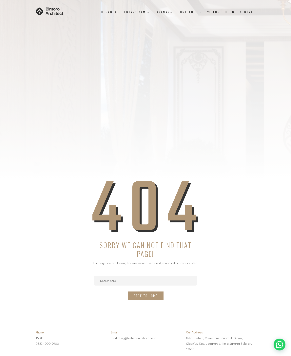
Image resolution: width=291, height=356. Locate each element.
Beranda (109, 12)
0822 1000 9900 (47, 343)
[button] (279, 344)
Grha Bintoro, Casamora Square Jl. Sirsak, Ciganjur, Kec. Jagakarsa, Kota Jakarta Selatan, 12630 (219, 343)
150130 (41, 338)
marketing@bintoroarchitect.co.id (133, 338)
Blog (230, 12)
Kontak (246, 12)
